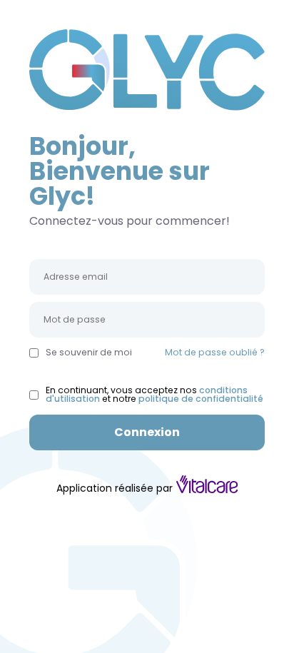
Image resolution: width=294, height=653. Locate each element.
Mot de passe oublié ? (215, 352)
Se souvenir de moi (89, 352)
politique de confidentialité (200, 399)
